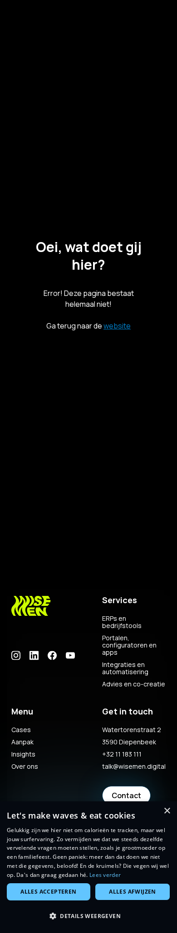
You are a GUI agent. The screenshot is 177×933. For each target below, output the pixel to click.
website (117, 326)
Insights (23, 754)
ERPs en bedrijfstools (122, 622)
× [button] (166, 811)
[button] (88, 916)
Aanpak (22, 742)
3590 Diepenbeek (129, 742)
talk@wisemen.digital (134, 766)
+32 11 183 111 (122, 754)
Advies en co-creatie (133, 684)
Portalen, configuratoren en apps (129, 645)
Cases (21, 729)
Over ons (24, 766)
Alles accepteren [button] (48, 891)
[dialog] (88, 867)
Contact (126, 795)
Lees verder (105, 875)
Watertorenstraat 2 (131, 729)
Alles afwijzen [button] (132, 891)
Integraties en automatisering (125, 668)
